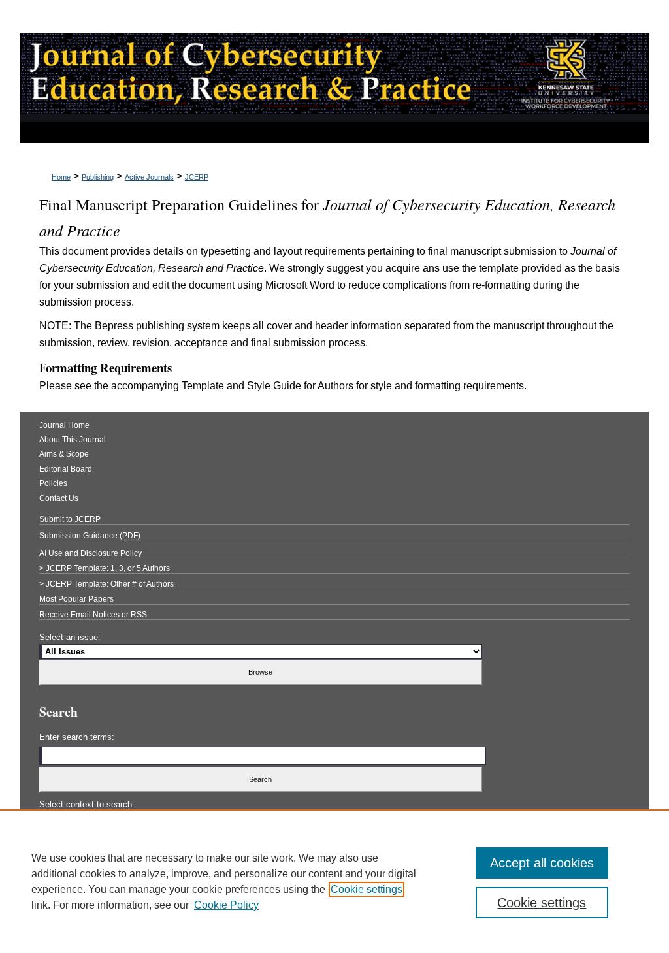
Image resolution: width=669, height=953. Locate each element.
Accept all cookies (542, 863)
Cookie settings (366, 889)
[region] (334, 881)
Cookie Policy (226, 905)
